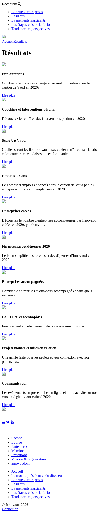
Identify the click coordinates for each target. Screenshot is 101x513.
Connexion (10, 509)
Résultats (18, 16)
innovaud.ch (20, 463)
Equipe (16, 442)
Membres (18, 451)
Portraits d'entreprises (27, 12)
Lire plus (8, 95)
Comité (16, 438)
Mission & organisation (28, 459)
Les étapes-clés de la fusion (31, 25)
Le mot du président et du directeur (37, 476)
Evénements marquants (28, 20)
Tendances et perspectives (30, 29)
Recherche (10, 4)
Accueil (7, 41)
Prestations (19, 455)
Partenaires (19, 446)
